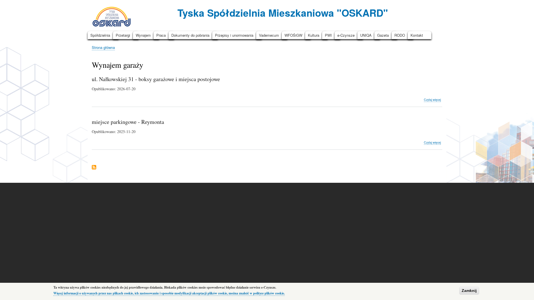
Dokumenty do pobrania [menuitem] (190, 35)
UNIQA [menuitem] (366, 35)
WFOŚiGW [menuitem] (293, 35)
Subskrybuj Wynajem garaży (94, 167)
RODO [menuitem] (399, 35)
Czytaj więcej (432, 100)
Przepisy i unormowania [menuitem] (234, 35)
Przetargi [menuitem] (123, 35)
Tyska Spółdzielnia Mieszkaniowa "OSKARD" (282, 13)
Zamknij (469, 290)
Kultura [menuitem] (313, 35)
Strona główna (103, 47)
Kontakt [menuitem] (417, 35)
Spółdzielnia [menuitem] (100, 35)
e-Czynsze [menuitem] (346, 35)
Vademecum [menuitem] (269, 35)
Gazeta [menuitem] (383, 35)
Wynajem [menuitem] (143, 35)
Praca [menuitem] (161, 35)
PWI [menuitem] (328, 35)
